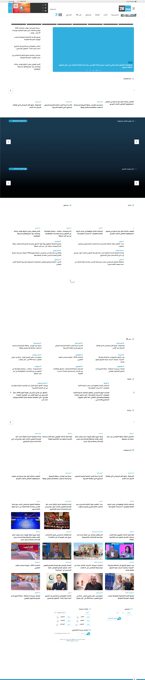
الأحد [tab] (117, 613)
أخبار (105, 15)
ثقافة (97, 15)
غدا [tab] (123, 613)
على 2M (79, 15)
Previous (136, 50)
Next (50, 50)
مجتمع (88, 15)
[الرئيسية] (125, 8)
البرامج (69, 15)
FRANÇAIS (53, 9)
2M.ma (74, 639)
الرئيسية (115, 15)
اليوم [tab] (128, 613)
